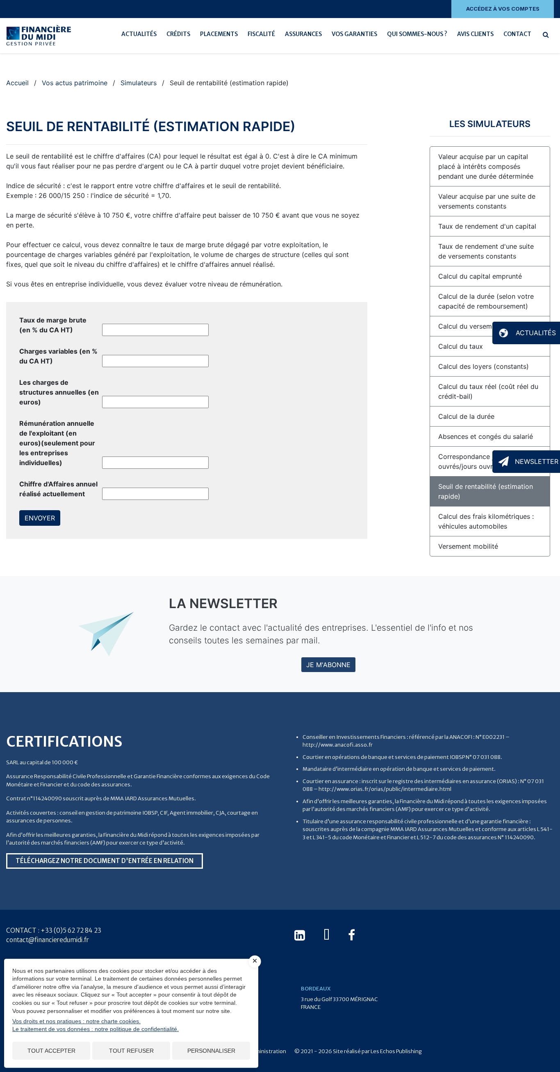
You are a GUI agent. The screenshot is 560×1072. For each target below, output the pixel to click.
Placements (219, 34)
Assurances (303, 34)
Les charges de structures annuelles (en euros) (59, 392)
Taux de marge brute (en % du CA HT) (53, 325)
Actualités (139, 34)
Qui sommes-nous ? (417, 34)
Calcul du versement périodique (487, 326)
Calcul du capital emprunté (480, 276)
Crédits (178, 34)
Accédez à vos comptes (503, 8)
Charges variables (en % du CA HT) (58, 356)
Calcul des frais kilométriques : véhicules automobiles (486, 521)
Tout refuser (131, 1050)
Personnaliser (211, 1050)
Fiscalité (261, 34)
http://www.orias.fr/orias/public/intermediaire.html (385, 789)
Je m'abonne (328, 665)
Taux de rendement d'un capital (487, 226)
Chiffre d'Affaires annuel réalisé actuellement (58, 489)
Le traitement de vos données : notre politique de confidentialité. (95, 1029)
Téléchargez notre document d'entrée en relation (104, 861)
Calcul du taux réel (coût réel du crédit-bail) (488, 391)
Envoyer (40, 518)
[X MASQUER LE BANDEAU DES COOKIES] (255, 961)
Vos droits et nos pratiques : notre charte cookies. (76, 1021)
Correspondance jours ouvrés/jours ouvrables (473, 461)
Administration (267, 1051)
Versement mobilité (468, 546)
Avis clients (475, 34)
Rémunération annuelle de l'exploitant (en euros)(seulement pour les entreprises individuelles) (57, 443)
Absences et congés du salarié (485, 436)
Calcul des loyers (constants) (483, 366)
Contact (517, 34)
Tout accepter (51, 1050)
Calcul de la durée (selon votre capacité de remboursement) (486, 301)
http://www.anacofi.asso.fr (338, 744)
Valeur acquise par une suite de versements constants (486, 201)
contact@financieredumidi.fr (47, 940)
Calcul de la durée (466, 416)
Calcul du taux (460, 346)
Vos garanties (354, 34)
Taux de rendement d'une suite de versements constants (486, 251)
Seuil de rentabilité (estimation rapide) (485, 491)
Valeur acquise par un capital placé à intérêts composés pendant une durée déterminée (485, 166)
